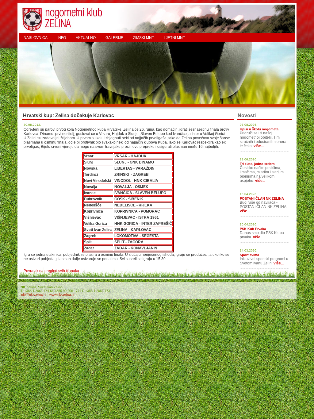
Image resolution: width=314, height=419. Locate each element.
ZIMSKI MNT (143, 38)
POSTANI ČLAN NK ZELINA (262, 198)
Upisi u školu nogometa (259, 129)
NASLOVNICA (36, 38)
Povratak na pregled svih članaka (51, 271)
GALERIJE (114, 38)
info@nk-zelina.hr (34, 294)
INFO (61, 38)
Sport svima (249, 255)
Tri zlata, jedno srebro (257, 164)
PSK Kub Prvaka (253, 229)
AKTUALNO (86, 38)
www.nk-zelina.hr (62, 294)
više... (259, 146)
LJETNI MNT (174, 38)
